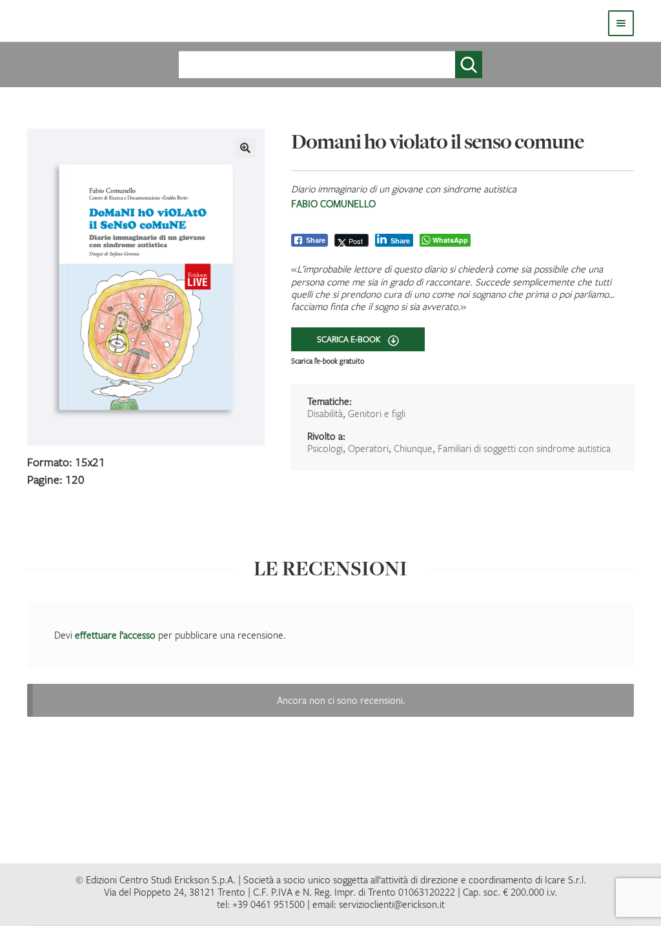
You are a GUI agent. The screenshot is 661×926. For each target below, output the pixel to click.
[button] (245, 148)
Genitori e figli (376, 413)
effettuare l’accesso (115, 634)
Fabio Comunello (333, 203)
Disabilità (325, 413)
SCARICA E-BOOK (350, 339)
